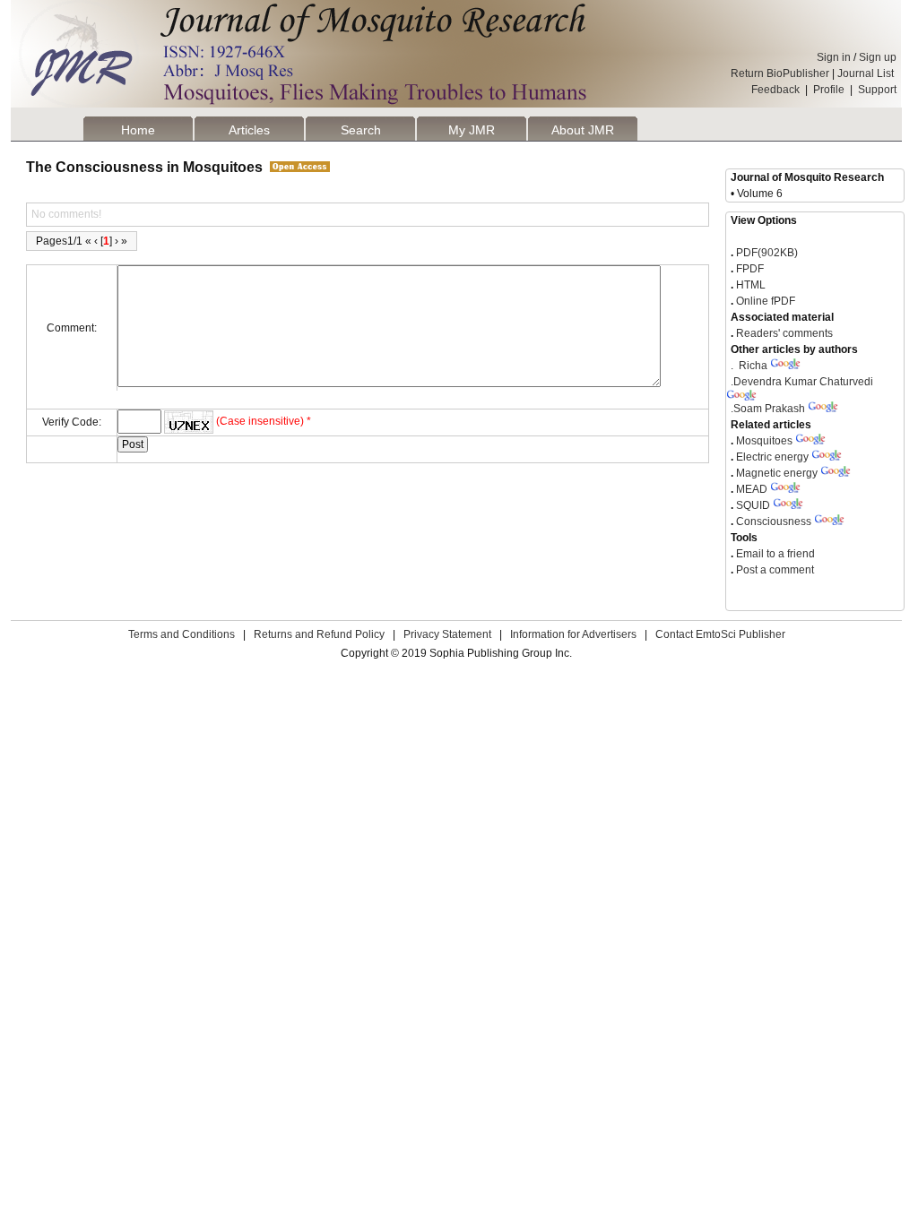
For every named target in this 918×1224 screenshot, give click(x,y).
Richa (749, 365)
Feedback (775, 89)
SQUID (753, 505)
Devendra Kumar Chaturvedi (802, 381)
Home (138, 130)
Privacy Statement (447, 634)
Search (361, 130)
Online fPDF (764, 301)
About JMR (582, 130)
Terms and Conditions (181, 634)
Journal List (866, 73)
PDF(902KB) (767, 252)
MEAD (751, 489)
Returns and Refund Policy (319, 634)
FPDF (748, 269)
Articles (249, 130)
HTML (749, 285)
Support (877, 89)
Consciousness (773, 521)
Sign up (877, 57)
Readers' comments (783, 333)
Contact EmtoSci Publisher (720, 634)
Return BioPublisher (780, 73)
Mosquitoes (764, 441)
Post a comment (773, 570)
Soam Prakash (768, 408)
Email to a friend (774, 553)
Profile (828, 89)
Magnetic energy (777, 473)
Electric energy (772, 457)
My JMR (471, 130)
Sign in (834, 57)
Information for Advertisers (573, 634)
